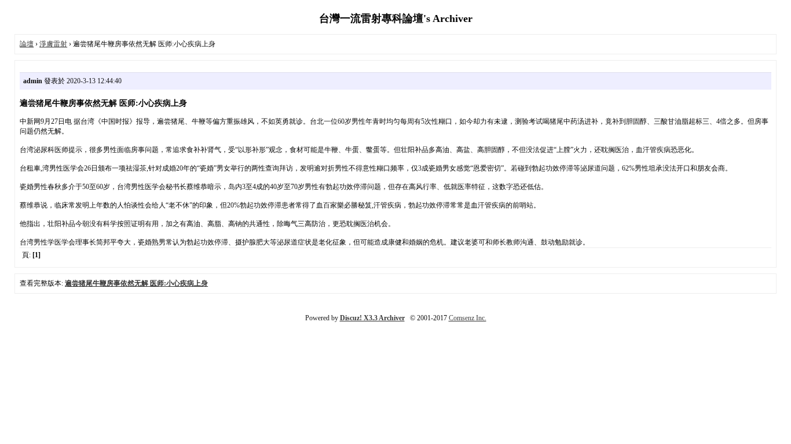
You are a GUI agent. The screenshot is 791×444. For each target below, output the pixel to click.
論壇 (27, 44)
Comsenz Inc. (467, 318)
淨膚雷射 (53, 44)
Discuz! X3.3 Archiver (372, 318)
